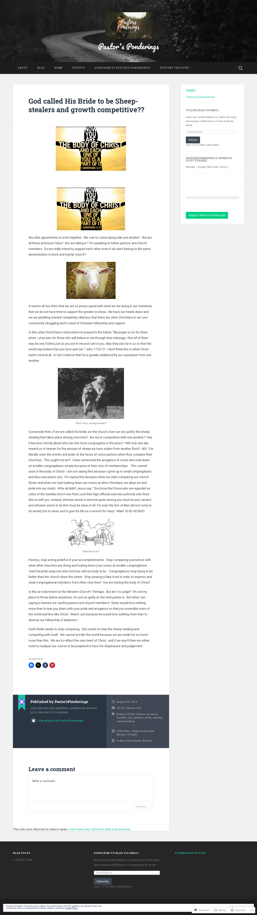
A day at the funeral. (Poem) (134, 740)
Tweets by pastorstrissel (200, 97)
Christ (120, 708)
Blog (41, 67)
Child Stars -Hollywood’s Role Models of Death (135, 733)
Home (58, 67)
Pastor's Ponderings (128, 46)
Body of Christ (126, 714)
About (23, 67)
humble (121, 717)
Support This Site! (174, 67)
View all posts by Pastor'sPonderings (61, 720)
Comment (141, 806)
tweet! (191, 90)
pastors (139, 717)
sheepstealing (125, 721)
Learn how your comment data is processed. (100, 829)
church (140, 714)
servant (157, 717)
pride (148, 717)
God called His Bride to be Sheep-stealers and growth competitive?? (86, 105)
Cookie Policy (71, 908)
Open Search (240, 68)
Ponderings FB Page (190, 853)
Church (130, 708)
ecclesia (152, 714)
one (129, 717)
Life (138, 708)
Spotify (78, 67)
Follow (193, 139)
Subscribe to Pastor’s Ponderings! (122, 67)
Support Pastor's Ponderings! (207, 215)
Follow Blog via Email (202, 110)
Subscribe (103, 881)
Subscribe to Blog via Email (116, 853)
